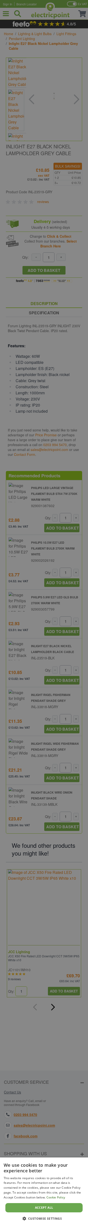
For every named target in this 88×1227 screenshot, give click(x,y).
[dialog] (44, 1192)
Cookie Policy (55, 1197)
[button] (44, 1218)
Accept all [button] (44, 1208)
